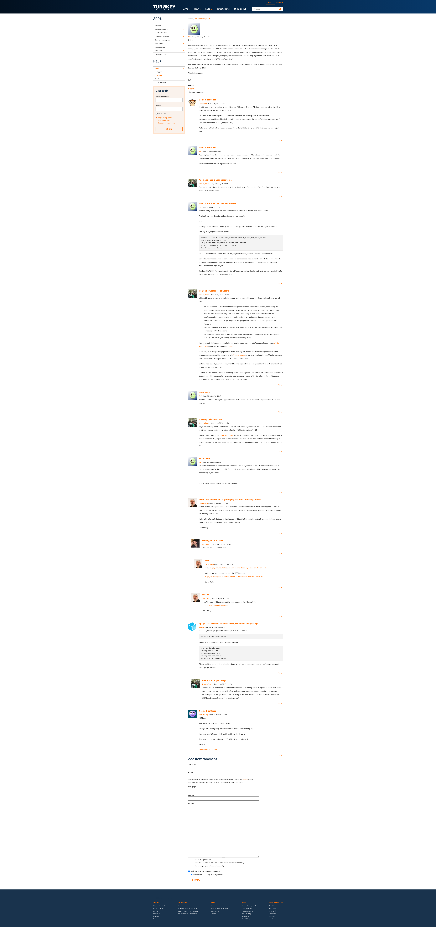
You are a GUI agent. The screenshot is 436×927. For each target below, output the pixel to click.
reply (280, 140)
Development (159, 79)
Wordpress (272, 914)
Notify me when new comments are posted (205, 871)
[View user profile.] (194, 29)
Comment (192, 803)
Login (270, 3)
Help (196, 9)
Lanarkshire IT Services (208, 750)
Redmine (271, 919)
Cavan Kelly (203, 503)
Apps (185, 9)
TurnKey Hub (240, 9)
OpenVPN (272, 906)
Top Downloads (276, 903)
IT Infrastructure (161, 33)
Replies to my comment (215, 875)
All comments (198, 875)
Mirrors (155, 911)
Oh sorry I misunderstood (211, 419)
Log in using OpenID (165, 118)
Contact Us (156, 914)
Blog (207, 9)
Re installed (204, 458)
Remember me (162, 114)
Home (190, 18)
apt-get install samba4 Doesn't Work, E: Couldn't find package (228, 623)
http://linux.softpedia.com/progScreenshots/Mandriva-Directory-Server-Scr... (234, 576)
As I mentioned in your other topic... (216, 180)
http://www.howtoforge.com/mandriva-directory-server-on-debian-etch (238, 568)
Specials (158, 26)
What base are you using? (214, 680)
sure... (208, 560)
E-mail (190, 772)
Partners (156, 916)
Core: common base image (186, 906)
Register (279, 3)
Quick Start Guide (226, 435)
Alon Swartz (206, 544)
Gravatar (245, 779)
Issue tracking (160, 47)
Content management (163, 36)
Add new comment (196, 92)
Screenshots (223, 9)
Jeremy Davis (204, 183)
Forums (157, 68)
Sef (189, 36)
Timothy (202, 627)
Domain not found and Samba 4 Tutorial (217, 203)
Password (159, 105)
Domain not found (207, 99)
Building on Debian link (212, 540)
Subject (191, 795)
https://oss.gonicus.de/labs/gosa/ (215, 605)
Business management (163, 40)
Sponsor (156, 919)
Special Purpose (247, 919)
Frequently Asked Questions (220, 908)
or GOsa (205, 594)
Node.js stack (273, 908)
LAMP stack (272, 911)
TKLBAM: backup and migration (188, 911)
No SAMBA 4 (204, 392)
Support (191, 88)
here (230, 346)
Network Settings (207, 711)
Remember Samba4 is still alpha (214, 290)
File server (272, 916)
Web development (161, 29)
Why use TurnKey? (159, 906)
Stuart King (203, 714)
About (156, 903)
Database (158, 51)
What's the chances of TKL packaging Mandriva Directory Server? (230, 499)
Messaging (159, 44)
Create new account (165, 120)
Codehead (203, 103)
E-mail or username (163, 96)
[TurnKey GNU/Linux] (164, 9)
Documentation (160, 82)
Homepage (192, 787)
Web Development (248, 911)
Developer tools (160, 54)
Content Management (249, 906)
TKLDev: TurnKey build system (187, 914)
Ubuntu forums (239, 355)
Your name (192, 764)
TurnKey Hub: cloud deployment (188, 908)
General (159, 75)
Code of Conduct (158, 908)
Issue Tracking (246, 914)
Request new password (166, 123)
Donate (213, 914)
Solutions (182, 903)
